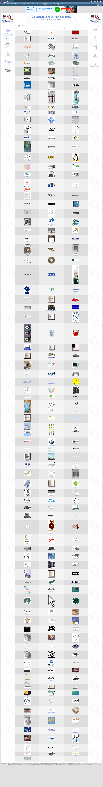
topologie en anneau (76, 503)
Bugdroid (75, 487)
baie (51, 568)
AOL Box (51, 123)
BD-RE (27, 742)
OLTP (96, 48)
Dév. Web (36, 3)
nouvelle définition (8, 61)
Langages (8, 53)
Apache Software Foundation (51, 147)
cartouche (27, 255)
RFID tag (75, 394)
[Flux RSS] (97, 5)
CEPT (51, 724)
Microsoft (28, 3)
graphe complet (75, 432)
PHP (76, 541)
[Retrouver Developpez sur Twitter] (98, 5)
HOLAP (95, 44)
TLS (27, 48)
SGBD (50, 3)
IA (22, 3)
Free (76, 566)
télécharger (27, 502)
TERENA (27, 583)
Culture (8, 46)
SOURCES (55, 4)
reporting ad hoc (95, 56)
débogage (95, 31)
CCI (75, 261)
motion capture (27, 152)
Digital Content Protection (27, 382)
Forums (19, 1)
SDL (51, 198)
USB (76, 656)
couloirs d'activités (76, 75)
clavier (27, 550)
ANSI (27, 241)
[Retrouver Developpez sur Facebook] (100, 5)
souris (27, 413)
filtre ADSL (27, 623)
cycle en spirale (27, 593)
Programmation (45, 3)
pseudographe (76, 322)
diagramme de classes (27, 301)
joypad (76, 376)
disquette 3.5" (51, 242)
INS (51, 303)
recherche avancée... (7, 36)
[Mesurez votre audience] (100, 764)
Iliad (76, 301)
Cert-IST (75, 114)
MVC (76, 457)
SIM (27, 695)
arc (27, 442)
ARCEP (51, 359)
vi (51, 205)
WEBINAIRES (36, 4)
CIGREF (75, 79)
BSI (51, 375)
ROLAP (95, 46)
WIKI (63, 4)
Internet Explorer (76, 226)
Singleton (27, 672)
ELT (95, 64)
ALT (51, 320)
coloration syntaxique (51, 712)
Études (55, 1)
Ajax (27, 436)
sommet (51, 647)
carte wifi (27, 578)
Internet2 (51, 495)
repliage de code (75, 732)
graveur (51, 65)
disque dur (76, 140)
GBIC (27, 487)
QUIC (96, 37)
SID (95, 55)
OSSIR (51, 533)
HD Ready (51, 632)
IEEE (27, 294)
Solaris (27, 567)
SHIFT (51, 350)
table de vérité (76, 631)
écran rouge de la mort (76, 34)
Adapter (76, 749)
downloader (51, 680)
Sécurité (8, 54)
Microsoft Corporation (75, 450)
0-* (41, 19)
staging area (96, 53)
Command (51, 420)
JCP (27, 449)
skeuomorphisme (51, 337)
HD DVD (75, 86)
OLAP (96, 47)
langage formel (95, 39)
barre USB (51, 114)
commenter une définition (8, 62)
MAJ (51, 689)
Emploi (50, 1)
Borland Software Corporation (76, 583)
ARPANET (51, 476)
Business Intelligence (8, 44)
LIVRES (41, 4)
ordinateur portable (51, 178)
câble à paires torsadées (27, 205)
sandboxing (95, 49)
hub (75, 214)
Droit (59, 1)
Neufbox (51, 755)
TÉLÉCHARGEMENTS (48, 4)
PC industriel (27, 369)
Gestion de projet (50, 20)
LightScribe (51, 264)
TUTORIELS (28, 4)
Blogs (33, 1)
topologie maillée (27, 160)
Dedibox (51, 702)
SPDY (96, 38)
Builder (76, 187)
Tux (76, 162)
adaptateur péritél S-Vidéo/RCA (51, 310)
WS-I (76, 723)
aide (8, 29)
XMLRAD (75, 624)
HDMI (76, 148)
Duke (76, 411)
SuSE (51, 398)
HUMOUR (70, 4)
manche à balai (75, 104)
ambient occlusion (76, 592)
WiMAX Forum (51, 226)
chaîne (51, 410)
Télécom (8, 56)
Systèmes (61, 3)
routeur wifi (27, 350)
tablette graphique (51, 445)
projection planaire (27, 641)
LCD (51, 460)
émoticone (51, 435)
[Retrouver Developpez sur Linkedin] (101, 5)
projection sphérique (27, 658)
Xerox (51, 33)
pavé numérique (51, 103)
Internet (8, 52)
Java (33, 3)
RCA (51, 640)
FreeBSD (75, 337)
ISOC (27, 139)
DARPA (51, 740)
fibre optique (51, 168)
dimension (95, 67)
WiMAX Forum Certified (51, 672)
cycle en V (51, 393)
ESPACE (27, 374)
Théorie (8, 57)
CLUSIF (27, 614)
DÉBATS (59, 4)
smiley (76, 385)
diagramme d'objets (51, 383)
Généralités (8, 48)
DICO (66, 4)
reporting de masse (96, 57)
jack (51, 516)
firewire (76, 478)
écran (76, 368)
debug (96, 30)
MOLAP (95, 45)
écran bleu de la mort (75, 309)
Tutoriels (24, 1)
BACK (51, 487)
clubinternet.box (75, 681)
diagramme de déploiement (75, 495)
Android (75, 755)
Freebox (51, 550)
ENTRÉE (75, 351)
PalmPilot (75, 255)
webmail (75, 467)
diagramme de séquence (51, 451)
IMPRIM (27, 460)
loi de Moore (76, 689)
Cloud (19, 3)
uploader (51, 591)
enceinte (51, 233)
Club (64, 1)
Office (54, 3)
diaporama (8, 30)
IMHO (96, 40)
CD (27, 604)
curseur (51, 607)
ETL (95, 68)
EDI (40, 3)
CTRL (27, 359)
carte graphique (75, 558)
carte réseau (76, 176)
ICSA (76, 240)
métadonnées (95, 58)
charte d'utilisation (8, 28)
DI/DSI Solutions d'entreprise (12, 3)
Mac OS (51, 666)
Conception (8, 45)
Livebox (27, 199)
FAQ (30, 1)
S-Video (27, 509)
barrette (76, 108)
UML (76, 529)
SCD (95, 65)
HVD (51, 276)
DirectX (27, 75)
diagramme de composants (27, 649)
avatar (76, 123)
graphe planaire (75, 604)
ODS (95, 54)
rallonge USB (51, 695)
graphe (27, 705)
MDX (95, 62)
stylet (76, 516)
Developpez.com (76, 291)
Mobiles (57, 3)
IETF (51, 614)
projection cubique (51, 89)
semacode (51, 658)
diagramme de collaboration (27, 109)
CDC (95, 63)
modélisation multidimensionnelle (95, 66)
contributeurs (8, 31)
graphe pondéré (75, 642)
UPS (27, 101)
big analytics (96, 59)
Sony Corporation (51, 748)
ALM (25, 3)
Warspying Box (51, 74)
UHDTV (75, 695)
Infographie (56, 20)
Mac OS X (75, 59)
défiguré (27, 632)
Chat (38, 1)
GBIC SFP (75, 443)
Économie (8, 47)
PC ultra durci (76, 615)
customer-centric (27, 683)
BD (51, 502)
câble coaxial (27, 115)
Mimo (27, 34)
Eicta (27, 176)
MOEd (27, 169)
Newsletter (43, 1)
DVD (51, 131)
